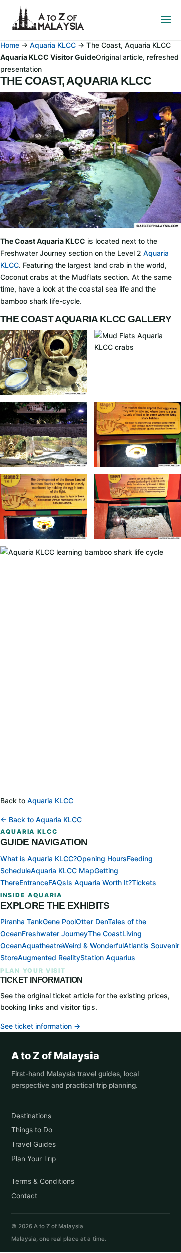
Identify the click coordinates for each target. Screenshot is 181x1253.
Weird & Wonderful (93, 945)
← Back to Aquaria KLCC (41, 819)
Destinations (31, 1116)
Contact (24, 1196)
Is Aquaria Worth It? (99, 882)
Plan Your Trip (33, 1158)
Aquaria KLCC (53, 45)
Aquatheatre (42, 945)
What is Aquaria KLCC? (38, 858)
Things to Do (31, 1130)
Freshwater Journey (55, 933)
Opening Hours (102, 858)
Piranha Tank (21, 921)
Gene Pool (59, 921)
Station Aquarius (107, 957)
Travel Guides (33, 1144)
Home (9, 45)
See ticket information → (40, 1026)
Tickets (144, 882)
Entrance (33, 882)
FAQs (57, 882)
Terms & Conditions (42, 1181)
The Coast (105, 933)
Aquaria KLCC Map (62, 870)
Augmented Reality (49, 957)
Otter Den (92, 921)
